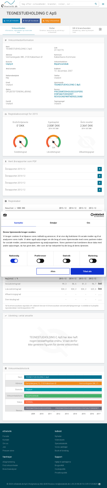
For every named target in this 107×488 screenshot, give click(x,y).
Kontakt (6, 440)
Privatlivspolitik (61, 473)
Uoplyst (9, 64)
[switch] (40, 261)
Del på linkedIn (12, 21)
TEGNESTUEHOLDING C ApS (67, 84)
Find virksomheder (10, 465)
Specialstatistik (61, 443)
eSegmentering (9, 462)
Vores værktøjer (61, 447)
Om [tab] (88, 223)
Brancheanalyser (10, 469)
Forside (6, 436)
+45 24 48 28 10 (77, 484)
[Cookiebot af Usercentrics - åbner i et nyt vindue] (92, 215)
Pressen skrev (8, 451)
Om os (5, 443)
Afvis (53, 271)
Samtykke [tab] (18, 223)
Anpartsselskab (61, 64)
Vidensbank (59, 440)
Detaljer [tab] (53, 223)
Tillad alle (87, 271)
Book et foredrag (62, 451)
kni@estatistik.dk (63, 484)
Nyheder (58, 436)
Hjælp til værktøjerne (63, 462)
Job (4, 447)
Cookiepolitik (60, 469)
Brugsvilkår (59, 465)
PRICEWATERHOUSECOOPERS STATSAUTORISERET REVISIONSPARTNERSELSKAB (68, 94)
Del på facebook (31, 21)
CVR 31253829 (91, 484)
